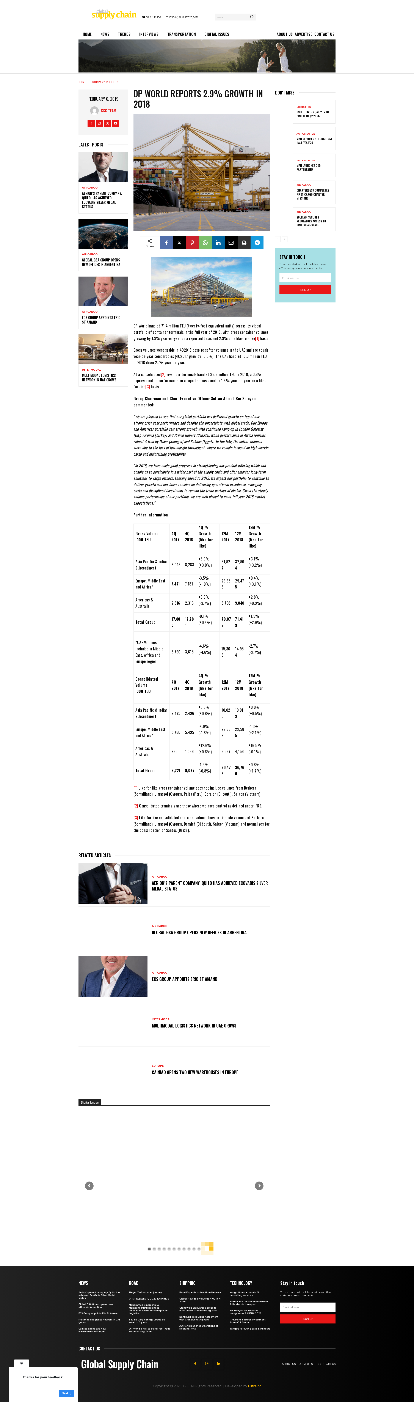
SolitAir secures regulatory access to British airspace (311, 221)
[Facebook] (91, 123)
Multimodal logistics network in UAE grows (99, 377)
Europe (158, 1066)
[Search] (252, 17)
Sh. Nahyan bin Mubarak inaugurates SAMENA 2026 (245, 1312)
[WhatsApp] (205, 242)
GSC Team (108, 110)
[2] (163, 374)
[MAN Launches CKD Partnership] (284, 165)
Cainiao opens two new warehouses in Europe (195, 1072)
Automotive (305, 134)
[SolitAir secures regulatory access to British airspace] (284, 219)
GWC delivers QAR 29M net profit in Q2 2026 (313, 114)
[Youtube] (115, 123)
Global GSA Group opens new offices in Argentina (101, 262)
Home (82, 81)
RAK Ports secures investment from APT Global (247, 1321)
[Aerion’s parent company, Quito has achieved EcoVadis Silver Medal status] (103, 167)
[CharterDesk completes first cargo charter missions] (284, 192)
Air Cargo (90, 187)
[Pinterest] (192, 242)
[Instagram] (99, 123)
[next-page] (284, 239)
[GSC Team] (95, 110)
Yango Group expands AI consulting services (244, 1294)
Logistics (303, 107)
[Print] (244, 242)
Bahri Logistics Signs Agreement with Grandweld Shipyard (198, 1318)
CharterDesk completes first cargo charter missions (312, 194)
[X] (107, 123)
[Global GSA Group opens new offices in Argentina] (103, 234)
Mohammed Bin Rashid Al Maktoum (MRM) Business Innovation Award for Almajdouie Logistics (148, 1309)
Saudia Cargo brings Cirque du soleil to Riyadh (147, 1321)
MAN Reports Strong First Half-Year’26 (314, 140)
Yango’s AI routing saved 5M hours (250, 1328)
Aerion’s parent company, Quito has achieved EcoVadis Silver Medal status (102, 200)
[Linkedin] (218, 242)
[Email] (231, 242)
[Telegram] (257, 242)
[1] (257, 338)
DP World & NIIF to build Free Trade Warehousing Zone (149, 1330)
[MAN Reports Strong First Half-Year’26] (284, 138)
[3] (147, 386)
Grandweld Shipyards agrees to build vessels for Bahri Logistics (198, 1309)
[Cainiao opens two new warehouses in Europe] (112, 1069)
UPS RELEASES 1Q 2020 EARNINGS (149, 1298)
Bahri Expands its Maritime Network (200, 1292)
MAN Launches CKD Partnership (308, 167)
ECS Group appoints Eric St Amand (101, 320)
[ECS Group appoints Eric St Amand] (103, 292)
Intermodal (91, 369)
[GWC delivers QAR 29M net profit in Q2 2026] (284, 112)
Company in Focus (105, 81)
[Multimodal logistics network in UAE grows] (103, 349)
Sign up (305, 289)
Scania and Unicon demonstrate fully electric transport (249, 1303)
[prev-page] (278, 239)
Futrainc (254, 1386)
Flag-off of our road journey (145, 1292)
